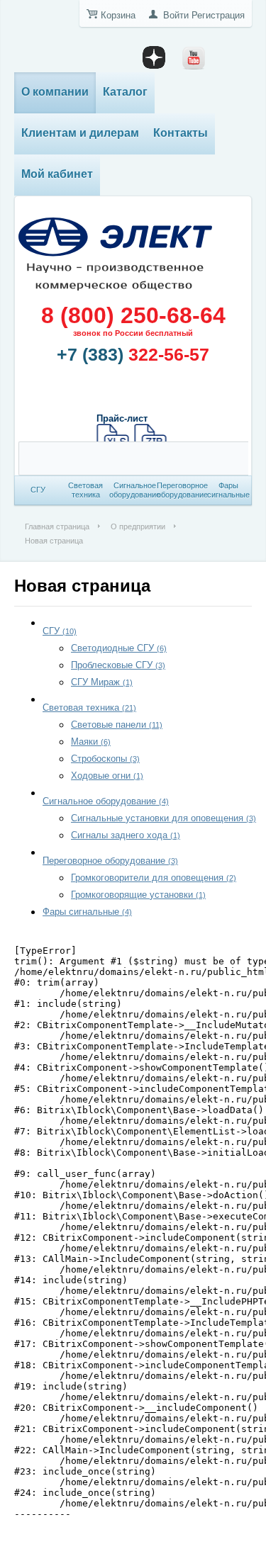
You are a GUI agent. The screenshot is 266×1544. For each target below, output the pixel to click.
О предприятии (138, 526)
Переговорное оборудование (110, 860)
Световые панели (116, 724)
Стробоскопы (105, 758)
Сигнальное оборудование (106, 801)
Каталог (125, 92)
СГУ (60, 631)
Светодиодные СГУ (119, 648)
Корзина (118, 15)
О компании (55, 92)
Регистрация (218, 15)
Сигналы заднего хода (125, 835)
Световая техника (89, 707)
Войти (176, 15)
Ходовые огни (107, 775)
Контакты (180, 133)
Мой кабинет (57, 174)
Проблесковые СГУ (118, 665)
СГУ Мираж (102, 682)
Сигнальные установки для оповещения (163, 818)
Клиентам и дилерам (80, 133)
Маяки (91, 741)
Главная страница (57, 526)
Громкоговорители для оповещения (153, 877)
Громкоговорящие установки (138, 894)
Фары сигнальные (87, 911)
